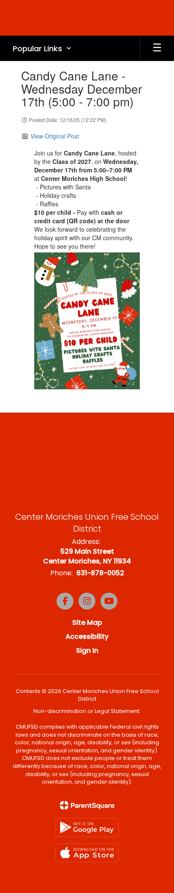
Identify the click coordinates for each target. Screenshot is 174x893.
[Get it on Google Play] (87, 827)
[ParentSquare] (87, 805)
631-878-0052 (100, 573)
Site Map (87, 622)
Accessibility (87, 636)
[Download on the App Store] (87, 852)
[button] (42, 48)
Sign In (87, 650)
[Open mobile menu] (157, 48)
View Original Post (54, 136)
